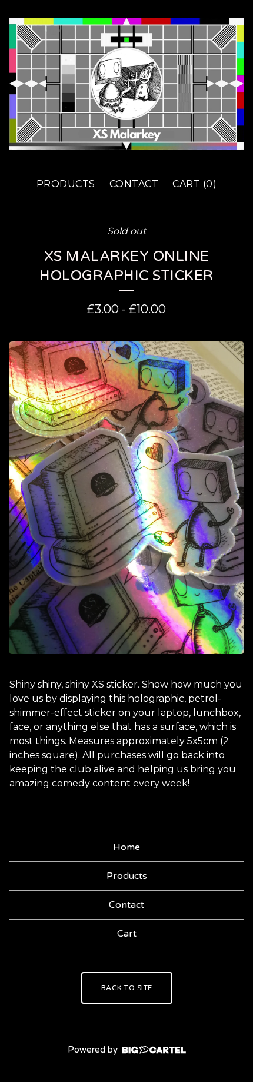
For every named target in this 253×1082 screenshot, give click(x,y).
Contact (134, 184)
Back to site (126, 988)
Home (126, 847)
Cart (127, 934)
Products (65, 184)
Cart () (194, 184)
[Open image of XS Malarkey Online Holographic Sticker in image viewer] (126, 497)
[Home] (126, 84)
